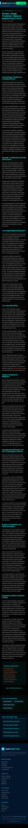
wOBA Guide (4, 782)
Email (11, 21)
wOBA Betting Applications (11, 735)
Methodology (4, 763)
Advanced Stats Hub (6, 778)
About (15, 816)
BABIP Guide (4, 783)
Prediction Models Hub (8, 668)
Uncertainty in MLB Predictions (10, 679)
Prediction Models (8, 10)
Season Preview (5, 798)
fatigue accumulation (17, 368)
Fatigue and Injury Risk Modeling (10, 672)
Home (3, 10)
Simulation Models (5, 769)
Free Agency (4, 794)
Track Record (4, 765)
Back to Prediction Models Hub (14, 688)
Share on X (4, 21)
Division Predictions (6, 792)
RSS (9, 21)
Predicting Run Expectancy (9, 677)
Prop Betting (4, 808)
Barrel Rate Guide (19, 701)
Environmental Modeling (9, 681)
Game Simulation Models (9, 670)
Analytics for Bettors (6, 776)
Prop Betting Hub (7, 701)
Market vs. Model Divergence (9, 675)
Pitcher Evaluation (7, 708)
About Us (3, 805)
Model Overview (5, 761)
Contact (3, 810)
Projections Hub (5, 790)
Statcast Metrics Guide (8, 704)
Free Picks (21, 3)
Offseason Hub (5, 796)
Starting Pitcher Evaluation (11, 721)
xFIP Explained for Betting (11, 728)
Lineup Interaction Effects (9, 674)
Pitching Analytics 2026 (10, 725)
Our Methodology (5, 806)
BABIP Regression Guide (10, 732)
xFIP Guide (4, 780)
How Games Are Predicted (7, 767)
